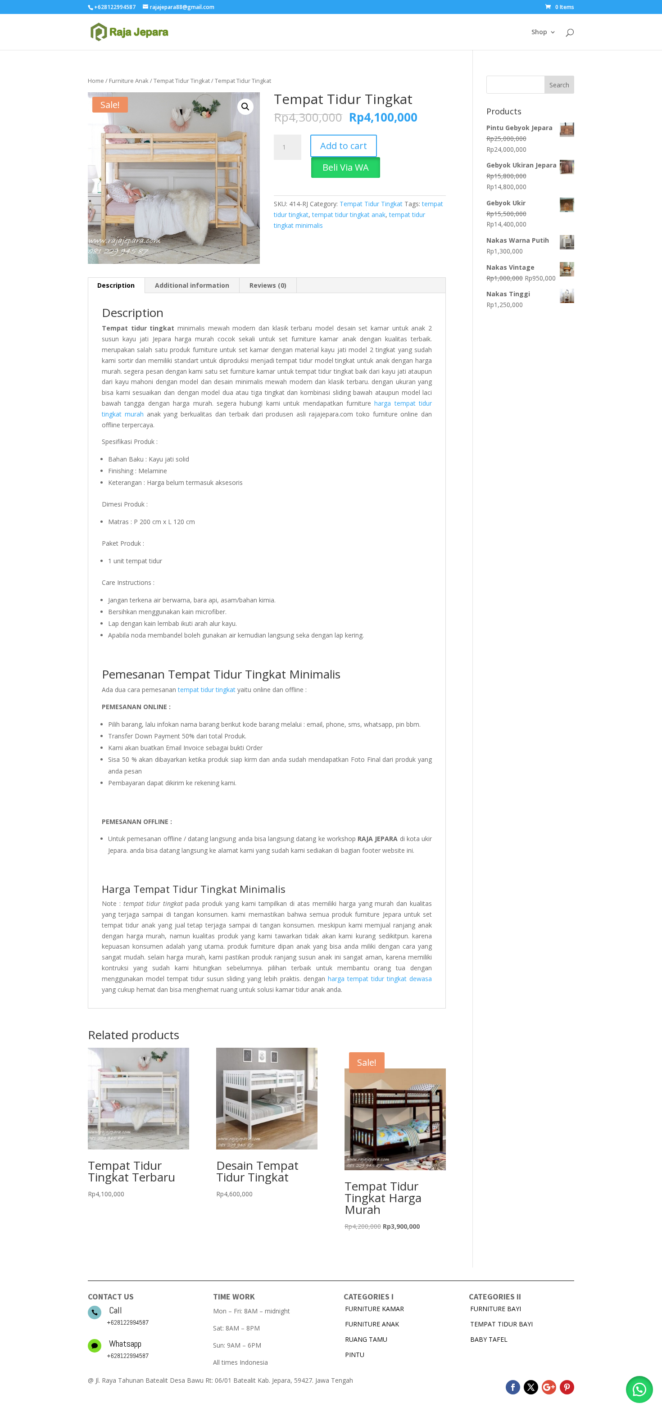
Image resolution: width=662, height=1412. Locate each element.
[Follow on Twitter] (531, 1387)
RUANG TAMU (366, 1339)
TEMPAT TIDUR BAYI (501, 1324)
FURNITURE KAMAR (374, 1308)
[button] (245, 107)
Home (96, 81)
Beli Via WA (345, 167)
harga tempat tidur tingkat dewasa (380, 978)
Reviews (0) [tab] (267, 285)
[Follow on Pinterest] (567, 1387)
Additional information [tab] (192, 285)
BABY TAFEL (489, 1339)
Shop (539, 32)
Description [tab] (116, 285)
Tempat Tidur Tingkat (182, 81)
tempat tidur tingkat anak (348, 214)
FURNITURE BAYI (495, 1308)
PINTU (354, 1354)
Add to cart (343, 146)
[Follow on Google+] (549, 1387)
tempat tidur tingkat (207, 689)
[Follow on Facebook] (513, 1387)
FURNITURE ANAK (372, 1324)
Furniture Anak (129, 81)
